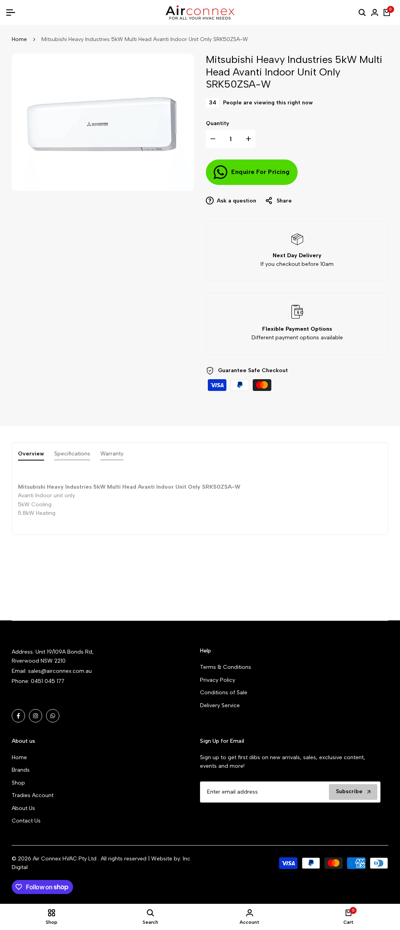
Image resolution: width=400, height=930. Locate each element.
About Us (23, 808)
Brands (21, 770)
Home (19, 39)
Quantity (217, 123)
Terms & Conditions (225, 667)
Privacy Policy (217, 680)
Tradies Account (33, 795)
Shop (18, 782)
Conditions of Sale (223, 692)
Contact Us (26, 820)
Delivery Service (220, 705)
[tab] (31, 456)
